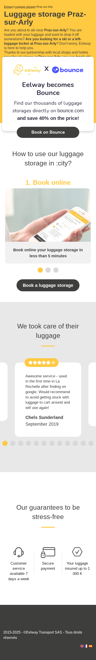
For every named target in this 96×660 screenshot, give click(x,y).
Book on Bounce (48, 132)
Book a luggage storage (48, 285)
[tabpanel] (48, 221)
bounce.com (70, 110)
